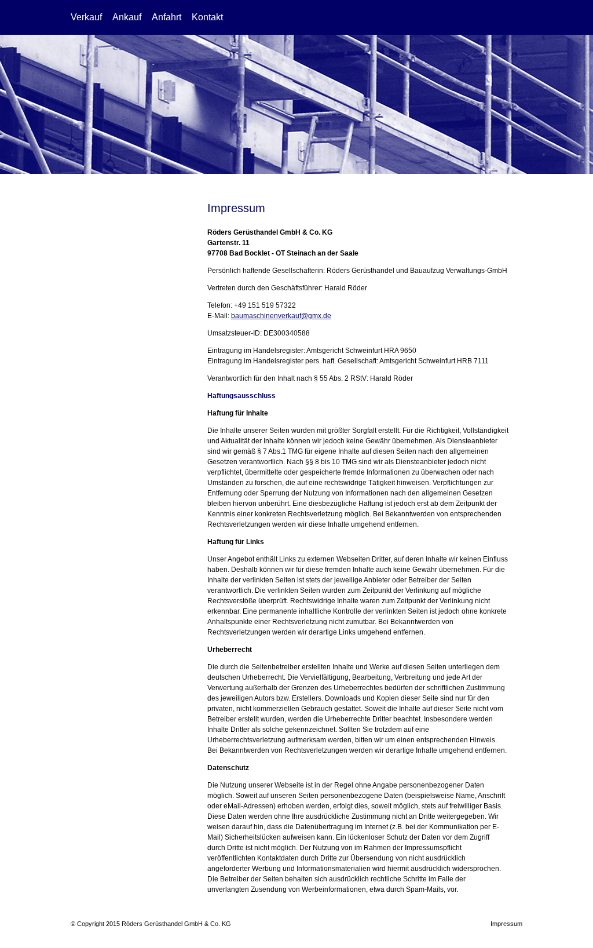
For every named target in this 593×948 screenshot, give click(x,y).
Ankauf (126, 17)
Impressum (506, 923)
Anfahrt (166, 17)
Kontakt (207, 17)
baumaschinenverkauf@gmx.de (281, 316)
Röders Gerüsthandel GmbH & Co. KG (462, 17)
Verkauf (86, 17)
